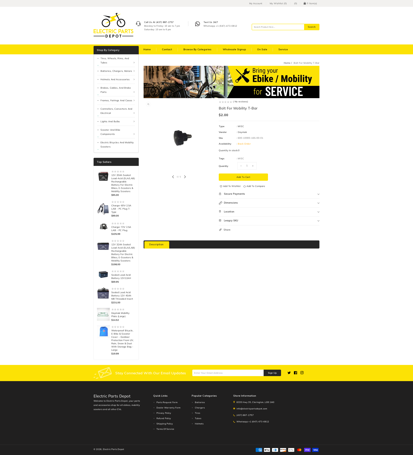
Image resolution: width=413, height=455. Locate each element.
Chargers (200, 407)
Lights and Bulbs (110, 121)
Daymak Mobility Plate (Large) (120, 315)
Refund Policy (163, 418)
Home (287, 62)
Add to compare (256, 186)
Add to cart (243, 177)
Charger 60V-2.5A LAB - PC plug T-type (121, 208)
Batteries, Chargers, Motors (116, 71)
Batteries (200, 402)
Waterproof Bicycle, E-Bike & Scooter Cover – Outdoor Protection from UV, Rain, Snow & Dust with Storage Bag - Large (122, 340)
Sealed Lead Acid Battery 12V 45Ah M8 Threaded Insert (122, 295)
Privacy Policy (163, 413)
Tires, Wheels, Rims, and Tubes (115, 60)
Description (156, 244)
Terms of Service (165, 429)
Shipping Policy (164, 423)
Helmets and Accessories (115, 79)
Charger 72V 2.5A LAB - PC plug (121, 229)
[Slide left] (173, 177)
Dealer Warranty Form (168, 407)
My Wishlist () (278, 3)
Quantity (223, 166)
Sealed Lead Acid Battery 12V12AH (121, 276)
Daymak (242, 132)
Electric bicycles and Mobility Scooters (117, 144)
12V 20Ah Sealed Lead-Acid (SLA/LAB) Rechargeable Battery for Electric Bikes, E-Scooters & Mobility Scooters (123, 183)
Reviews (181, 244)
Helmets (199, 423)
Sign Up (272, 372)
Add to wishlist (232, 186)
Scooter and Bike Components (110, 131)
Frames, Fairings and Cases (116, 100)
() (295, 3)
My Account (255, 3)
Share (227, 229)
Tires (197, 413)
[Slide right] (184, 177)
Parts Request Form (167, 402)
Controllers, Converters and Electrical (116, 110)
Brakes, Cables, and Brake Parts (116, 89)
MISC (241, 126)
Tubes (198, 418)
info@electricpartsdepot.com (252, 408)
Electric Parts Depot (113, 449)
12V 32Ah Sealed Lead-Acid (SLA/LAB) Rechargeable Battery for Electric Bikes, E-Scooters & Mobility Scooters (123, 252)
